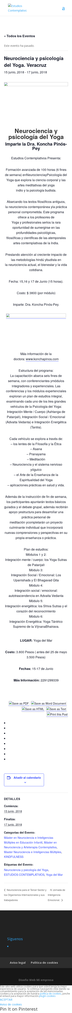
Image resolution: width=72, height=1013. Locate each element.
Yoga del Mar (54, 875)
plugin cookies (47, 996)
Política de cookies (44, 962)
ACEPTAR (6, 999)
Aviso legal (18, 962)
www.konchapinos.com (42, 359)
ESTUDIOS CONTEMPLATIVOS (24, 875)
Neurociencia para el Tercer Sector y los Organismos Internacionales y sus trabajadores (25, 895)
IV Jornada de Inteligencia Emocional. (56, 895)
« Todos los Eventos (19, 36)
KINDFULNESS (13, 857)
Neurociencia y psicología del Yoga (26, 870)
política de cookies (50, 993)
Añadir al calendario (27, 777)
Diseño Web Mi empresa (36, 980)
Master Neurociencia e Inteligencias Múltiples (32, 852)
